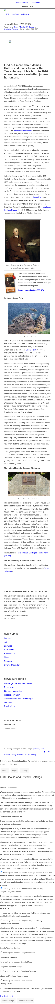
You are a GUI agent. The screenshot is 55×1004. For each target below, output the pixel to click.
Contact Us (36, 2)
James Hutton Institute (22, 130)
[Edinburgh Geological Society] (22, 14)
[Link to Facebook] (44, 752)
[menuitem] (22, 2)
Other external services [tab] (9, 923)
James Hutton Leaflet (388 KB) (31, 290)
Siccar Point (38, 197)
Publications (9, 653)
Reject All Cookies (26, 1000)
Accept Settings (8, 1000)
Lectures (8, 645)
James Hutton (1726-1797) (17, 24)
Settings (24, 770)
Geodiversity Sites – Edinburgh (18, 698)
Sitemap (8, 660)
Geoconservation (12, 694)
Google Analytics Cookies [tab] (10, 891)
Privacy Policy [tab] (6, 983)
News (6, 657)
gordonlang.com (38, 749)
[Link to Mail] (49, 752)
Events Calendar (22, 2)
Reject (14, 770)
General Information (13, 690)
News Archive (9, 724)
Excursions (9, 649)
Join (6, 641)
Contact (7, 638)
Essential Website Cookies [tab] (11, 816)
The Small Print (6, 996)
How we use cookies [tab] (8, 787)
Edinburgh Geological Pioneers (18, 683)
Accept (4, 770)
